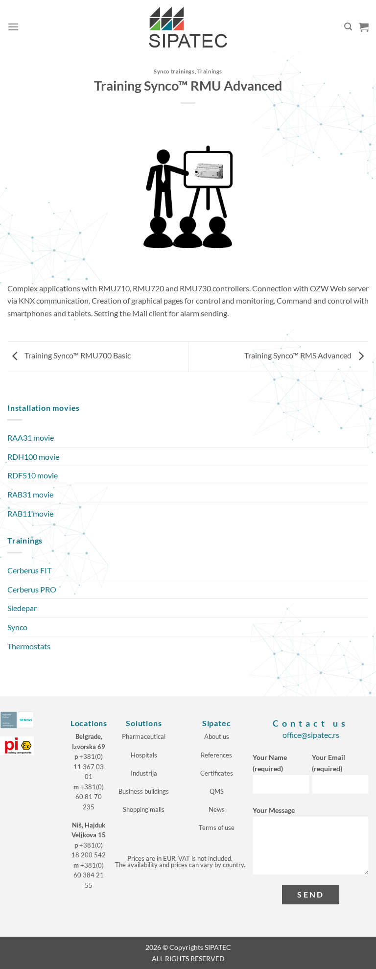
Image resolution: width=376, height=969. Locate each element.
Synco (17, 627)
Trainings (209, 71)
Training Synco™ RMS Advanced (298, 355)
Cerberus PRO (31, 589)
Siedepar (22, 608)
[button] (13, 27)
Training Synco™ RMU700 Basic (77, 355)
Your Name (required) (270, 763)
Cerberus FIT (29, 570)
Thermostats (28, 646)
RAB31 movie (30, 494)
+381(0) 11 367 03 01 (88, 766)
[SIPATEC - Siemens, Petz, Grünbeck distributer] (188, 27)
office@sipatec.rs (310, 734)
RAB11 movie (30, 513)
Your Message (274, 810)
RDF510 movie (32, 475)
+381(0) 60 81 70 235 (89, 797)
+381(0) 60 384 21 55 (88, 875)
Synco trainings (174, 71)
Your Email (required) (328, 763)
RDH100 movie (33, 456)
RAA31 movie (30, 437)
